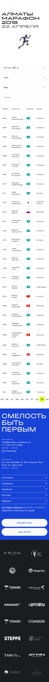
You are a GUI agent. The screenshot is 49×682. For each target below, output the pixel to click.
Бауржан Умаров (16, 240)
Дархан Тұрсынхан (17, 231)
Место (5, 109)
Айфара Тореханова (17, 324)
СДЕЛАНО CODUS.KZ (13, 511)
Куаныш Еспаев (15, 165)
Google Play (24, 522)
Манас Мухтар (15, 259)
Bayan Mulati (14, 296)
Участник (16, 109)
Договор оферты (12, 507)
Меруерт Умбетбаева (17, 184)
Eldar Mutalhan (16, 193)
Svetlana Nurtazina (16, 174)
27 (12, 399)
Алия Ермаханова (17, 118)
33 (42, 399)
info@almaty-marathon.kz (16, 442)
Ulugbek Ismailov (15, 278)
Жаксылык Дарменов (17, 146)
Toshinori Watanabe (16, 203)
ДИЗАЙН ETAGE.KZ (34, 507)
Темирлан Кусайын (16, 364)
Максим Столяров (16, 128)
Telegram (7, 501)
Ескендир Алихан (16, 221)
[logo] (12, 3)
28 (17, 399)
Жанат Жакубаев (16, 137)
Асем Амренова (16, 249)
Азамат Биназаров (17, 315)
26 (6, 399)
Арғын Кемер (15, 287)
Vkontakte (7, 478)
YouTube (6, 495)
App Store (24, 532)
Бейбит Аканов (15, 345)
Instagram (7, 483)
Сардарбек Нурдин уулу (17, 335)
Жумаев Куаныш (15, 156)
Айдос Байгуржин (17, 392)
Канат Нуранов (16, 383)
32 (37, 399)
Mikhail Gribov (15, 212)
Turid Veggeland (16, 354)
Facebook (7, 489)
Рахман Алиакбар (16, 373)
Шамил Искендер (16, 306)
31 (32, 399)
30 (27, 399)
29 (22, 399)
